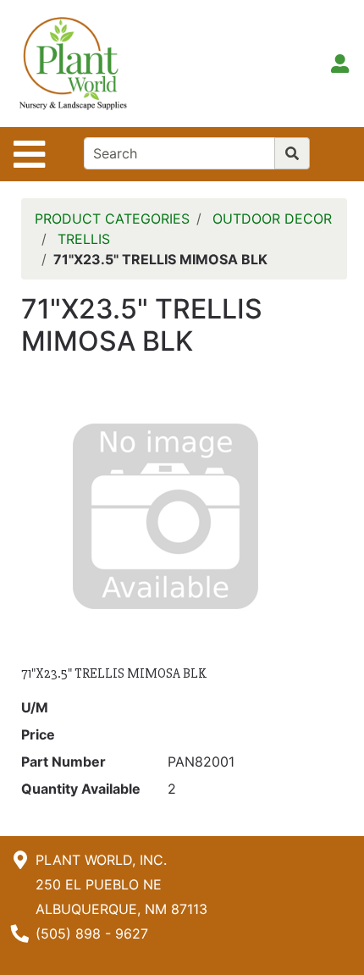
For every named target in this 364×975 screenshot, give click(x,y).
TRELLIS (84, 238)
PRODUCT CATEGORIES (112, 218)
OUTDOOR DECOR (272, 218)
